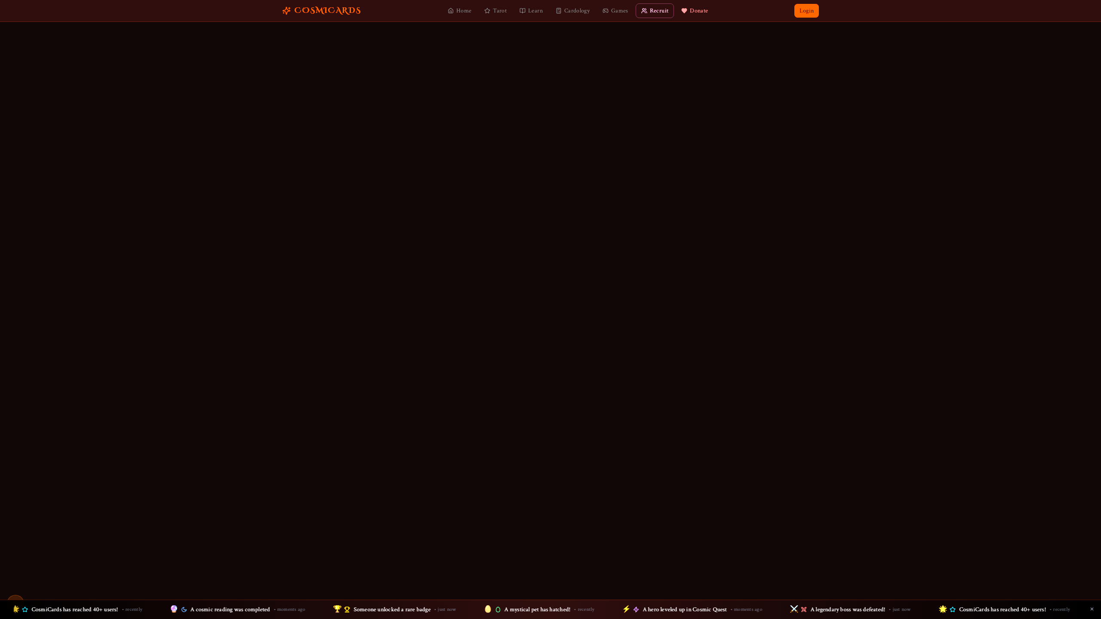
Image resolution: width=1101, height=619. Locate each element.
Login (807, 11)
